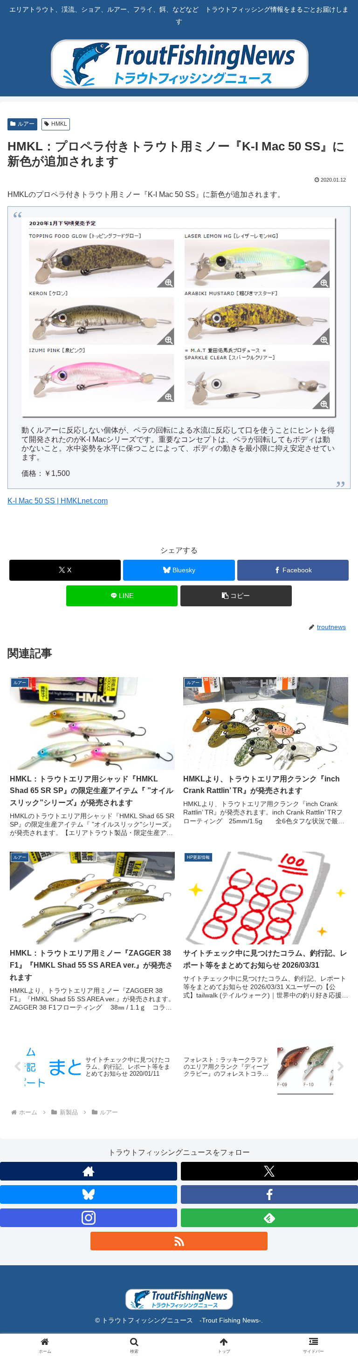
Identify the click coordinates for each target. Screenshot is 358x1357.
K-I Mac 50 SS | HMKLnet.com (57, 501)
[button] (236, 595)
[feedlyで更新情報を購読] (269, 1217)
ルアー (26, 124)
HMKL (59, 124)
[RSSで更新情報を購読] (179, 1241)
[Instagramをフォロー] (88, 1217)
